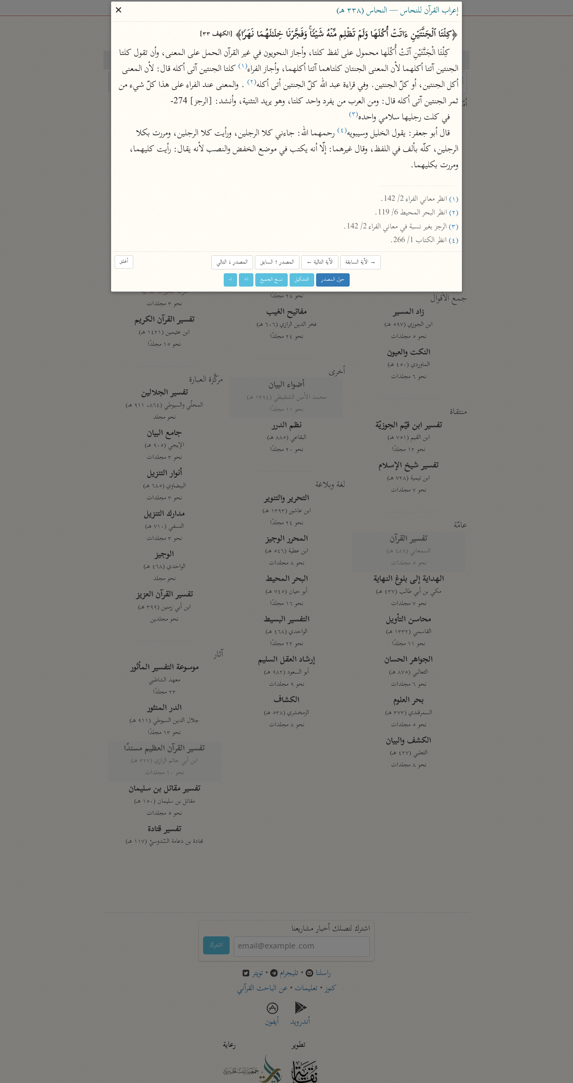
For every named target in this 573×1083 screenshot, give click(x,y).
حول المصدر (333, 280)
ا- (230, 280)
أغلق (124, 261)
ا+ (246, 280)
